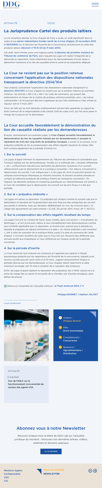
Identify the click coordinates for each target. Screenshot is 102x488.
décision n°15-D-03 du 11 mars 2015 (41, 48)
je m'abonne (51, 451)
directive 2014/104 (14, 91)
